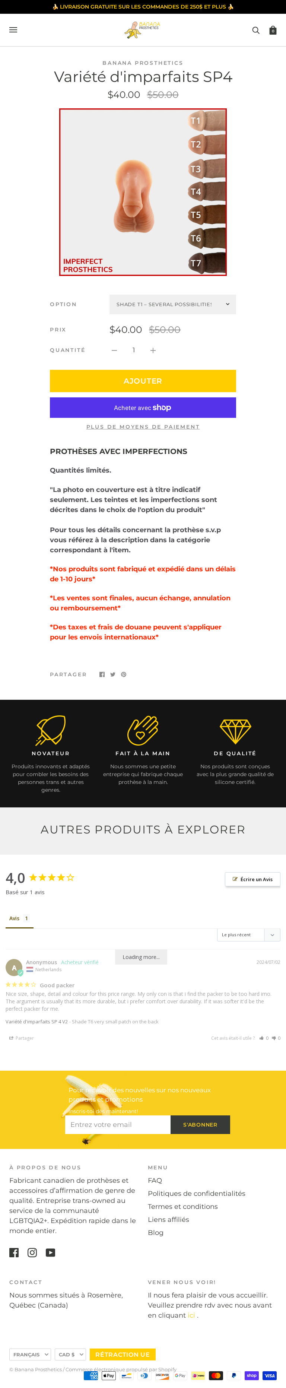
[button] (264, 1038)
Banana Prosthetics (142, 63)
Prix (58, 329)
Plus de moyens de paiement (143, 426)
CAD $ (66, 1354)
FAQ (155, 1180)
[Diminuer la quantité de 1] (114, 350)
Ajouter (143, 381)
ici (191, 1315)
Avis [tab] (14, 918)
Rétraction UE (122, 1354)
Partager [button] (24, 1038)
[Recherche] (256, 29)
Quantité (67, 350)
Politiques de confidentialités (196, 1194)
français (26, 1354)
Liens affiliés (168, 1220)
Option (63, 304)
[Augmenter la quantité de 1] (153, 350)
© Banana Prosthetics (35, 1369)
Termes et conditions (183, 1207)
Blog (155, 1233)
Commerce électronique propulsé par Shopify (121, 1369)
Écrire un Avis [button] (257, 879)
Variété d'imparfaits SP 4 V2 (37, 1021)
